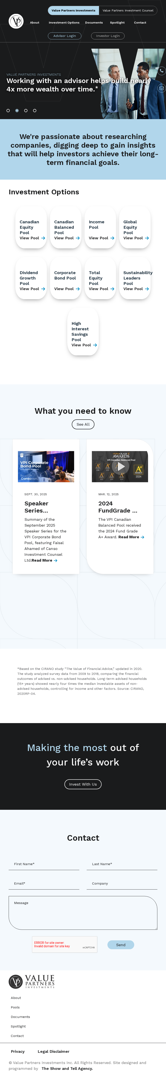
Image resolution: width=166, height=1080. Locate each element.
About (34, 22)
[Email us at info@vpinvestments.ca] (161, 88)
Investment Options (64, 22)
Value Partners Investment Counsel (128, 10)
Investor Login (108, 36)
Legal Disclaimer (53, 1051)
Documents (94, 22)
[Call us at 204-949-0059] (161, 71)
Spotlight (117, 22)
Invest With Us (83, 784)
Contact (140, 22)
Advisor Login (64, 36)
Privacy (18, 1051)
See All (83, 424)
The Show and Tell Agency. (67, 1068)
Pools (15, 1007)
